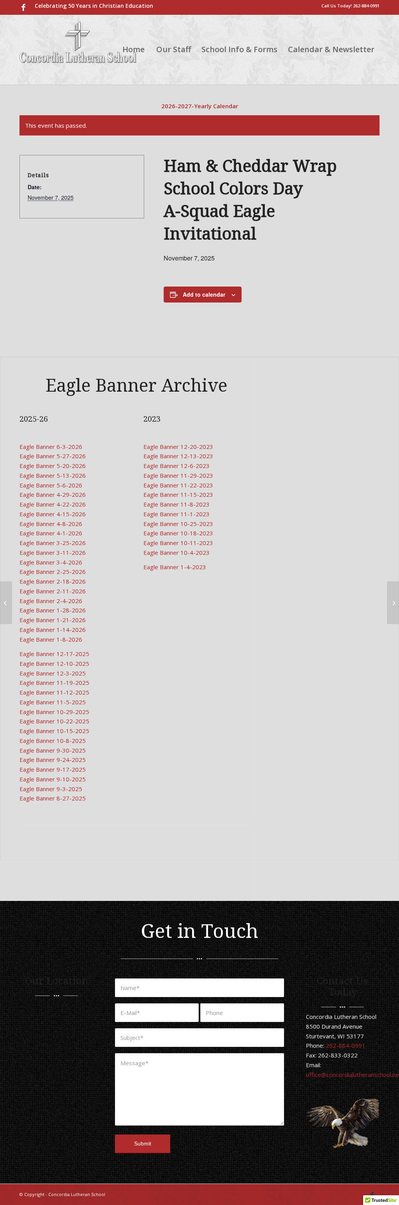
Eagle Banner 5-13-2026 (52, 475)
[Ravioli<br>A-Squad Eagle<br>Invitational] (6, 602)
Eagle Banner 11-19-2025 (54, 682)
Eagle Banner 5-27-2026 (52, 456)
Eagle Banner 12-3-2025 (52, 673)
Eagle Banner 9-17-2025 (52, 769)
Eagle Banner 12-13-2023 (178, 456)
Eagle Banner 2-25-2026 (52, 571)
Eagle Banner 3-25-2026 (52, 543)
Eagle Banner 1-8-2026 (50, 639)
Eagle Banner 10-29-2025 (54, 712)
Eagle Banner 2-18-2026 (52, 581)
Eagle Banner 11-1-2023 (176, 514)
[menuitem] (92, 6)
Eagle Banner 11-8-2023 (176, 504)
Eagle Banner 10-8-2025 (52, 740)
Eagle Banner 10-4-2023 (176, 552)
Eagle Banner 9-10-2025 (52, 779)
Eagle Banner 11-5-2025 (52, 702)
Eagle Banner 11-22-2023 (178, 485)
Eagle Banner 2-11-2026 (52, 591)
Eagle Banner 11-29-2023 (178, 475)
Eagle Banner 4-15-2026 (52, 514)
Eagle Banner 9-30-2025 (52, 750)
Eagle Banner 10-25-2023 (178, 524)
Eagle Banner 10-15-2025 (54, 731)
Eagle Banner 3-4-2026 (50, 562)
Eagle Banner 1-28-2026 (52, 610)
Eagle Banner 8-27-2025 (52, 798)
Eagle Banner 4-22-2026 (52, 504)
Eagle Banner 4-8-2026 (50, 524)
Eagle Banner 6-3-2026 (50, 446)
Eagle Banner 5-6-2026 (50, 485)
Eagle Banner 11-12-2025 (54, 692)
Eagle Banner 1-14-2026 (52, 629)
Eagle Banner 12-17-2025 (54, 654)
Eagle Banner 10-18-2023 (178, 533)
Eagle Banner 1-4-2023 (174, 567)
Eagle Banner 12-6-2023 (176, 466)
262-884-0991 (366, 6)
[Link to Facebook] (23, 7)
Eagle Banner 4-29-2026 (52, 494)
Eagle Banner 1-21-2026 (52, 620)
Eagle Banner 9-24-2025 (52, 759)
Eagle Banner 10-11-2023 (178, 543)
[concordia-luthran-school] (77, 49)
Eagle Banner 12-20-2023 (178, 446)
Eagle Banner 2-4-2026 (50, 601)
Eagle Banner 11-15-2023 (178, 494)
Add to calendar (204, 294)
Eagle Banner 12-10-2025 (54, 663)
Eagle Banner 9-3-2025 (50, 789)
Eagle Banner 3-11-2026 (52, 552)
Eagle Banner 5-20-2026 (52, 466)
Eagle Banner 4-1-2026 (50, 533)
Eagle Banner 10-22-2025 (54, 721)
